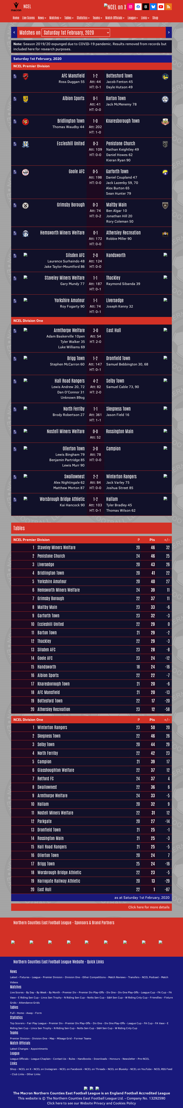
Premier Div (69, 992)
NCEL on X (25, 1069)
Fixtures (24, 977)
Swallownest (74, 476)
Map (52, 1038)
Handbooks (84, 1059)
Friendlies (156, 997)
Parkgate (44, 821)
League (132, 18)
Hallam (112, 499)
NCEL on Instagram (45, 1069)
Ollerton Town (74, 448)
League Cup (148, 992)
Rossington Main (119, 431)
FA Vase (159, 1023)
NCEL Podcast (150, 977)
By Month (54, 992)
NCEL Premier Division (31, 65)
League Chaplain (41, 1059)
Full (12, 1013)
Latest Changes (19, 1049)
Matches (54, 18)
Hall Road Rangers (70, 381)
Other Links (33, 1074)
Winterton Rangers (121, 476)
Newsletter (129, 1059)
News (41, 18)
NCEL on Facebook (71, 1069)
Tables (67, 18)
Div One (111, 992)
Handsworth (115, 255)
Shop (155, 18)
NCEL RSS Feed (163, 1069)
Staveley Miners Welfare (65, 277)
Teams (96, 18)
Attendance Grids (29, 1003)
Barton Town (116, 98)
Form (38, 1013)
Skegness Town (118, 408)
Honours (115, 1059)
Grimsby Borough (71, 204)
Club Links (18, 1074)
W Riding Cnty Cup (136, 997)
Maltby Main (116, 204)
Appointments (39, 1049)
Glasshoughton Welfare (55, 770)
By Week (41, 992)
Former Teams (82, 1038)
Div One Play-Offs (128, 992)
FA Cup (162, 992)
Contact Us (59, 1059)
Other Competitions (94, 977)
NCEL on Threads (95, 1069)
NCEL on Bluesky (118, 1069)
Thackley (113, 277)
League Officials (19, 1059)
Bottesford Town (119, 75)
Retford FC (45, 778)
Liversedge (115, 300)
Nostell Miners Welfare (66, 431)
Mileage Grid (64, 1038)
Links (144, 18)
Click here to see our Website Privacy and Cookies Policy (91, 1103)
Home (16, 18)
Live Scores (28, 18)
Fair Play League (36, 1023)
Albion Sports (73, 98)
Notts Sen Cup (95, 997)
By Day (30, 992)
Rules (72, 1059)
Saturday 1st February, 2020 (37, 58)
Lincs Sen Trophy (51, 997)
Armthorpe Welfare (69, 330)
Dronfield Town (118, 358)
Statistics (82, 18)
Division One (72, 977)
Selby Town (115, 381)
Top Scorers (17, 1023)
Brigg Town (76, 358)
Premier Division (52, 977)
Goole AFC (77, 171)
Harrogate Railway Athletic (58, 881)
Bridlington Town (70, 121)
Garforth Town (117, 171)
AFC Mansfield (73, 75)
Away (29, 1013)
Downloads (100, 1059)
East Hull (113, 330)
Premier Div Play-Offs (91, 992)
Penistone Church (120, 143)
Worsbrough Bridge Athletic (62, 499)
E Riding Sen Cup (28, 997)
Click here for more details (149, 907)
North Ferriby (74, 408)
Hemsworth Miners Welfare (62, 232)
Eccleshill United (71, 143)
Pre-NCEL (143, 1059)
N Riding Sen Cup (74, 997)
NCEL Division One (28, 320)
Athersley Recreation (123, 232)
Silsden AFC (75, 255)
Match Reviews (117, 977)
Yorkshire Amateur (69, 300)
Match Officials (113, 18)
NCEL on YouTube (141, 1069)
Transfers (133, 977)
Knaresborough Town (122, 121)
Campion (113, 448)
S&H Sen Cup (115, 997)
